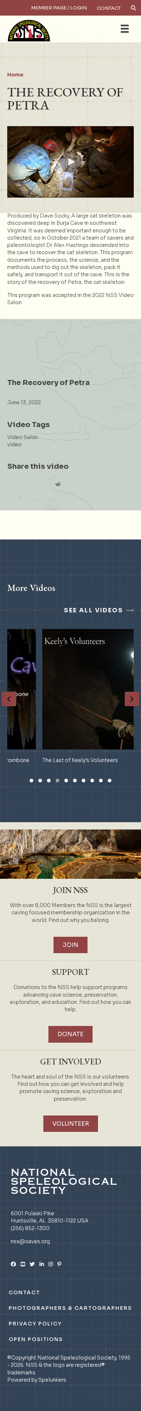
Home (15, 74)
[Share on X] (29, 484)
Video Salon (22, 437)
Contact (109, 8)
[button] (70, 162)
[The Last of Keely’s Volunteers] (71, 701)
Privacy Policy (35, 1323)
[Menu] (125, 29)
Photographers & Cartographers (70, 1308)
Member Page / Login (59, 8)
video (14, 444)
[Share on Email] (43, 484)
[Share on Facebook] (14, 484)
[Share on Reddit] (58, 484)
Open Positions (36, 1339)
